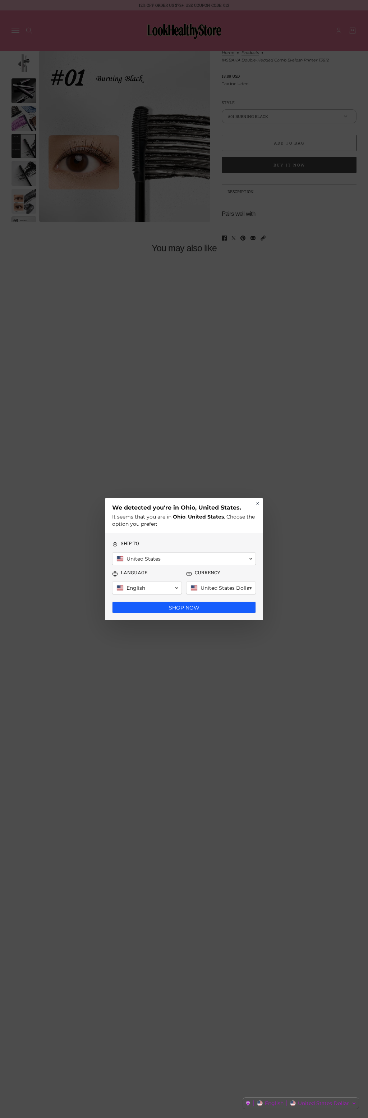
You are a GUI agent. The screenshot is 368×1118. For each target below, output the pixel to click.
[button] (301, 1103)
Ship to (130, 543)
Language (134, 573)
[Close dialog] (258, 503)
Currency (207, 573)
